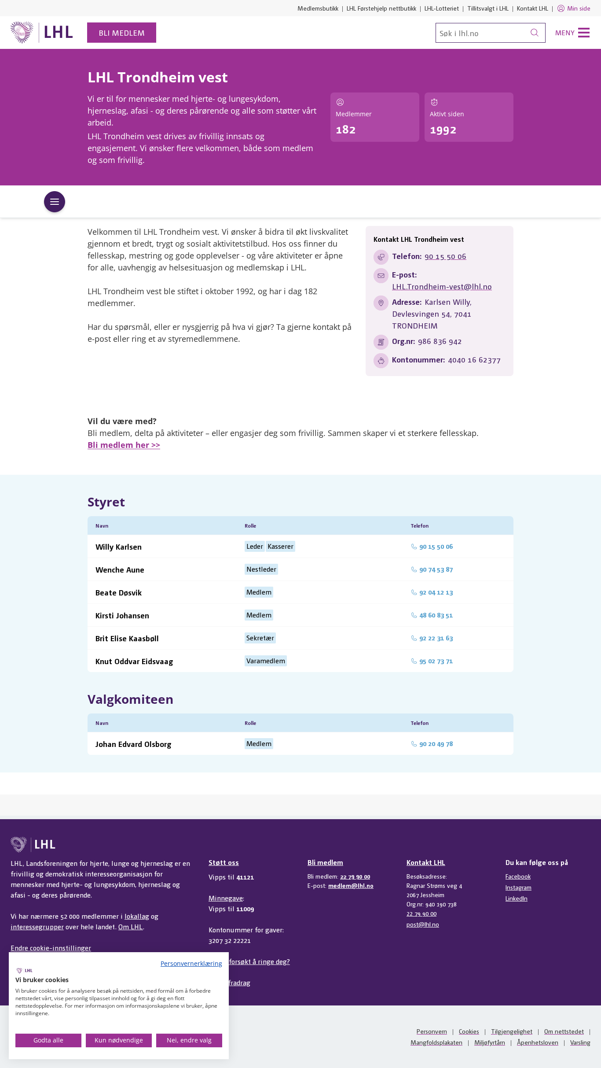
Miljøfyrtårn (489, 1042)
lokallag (137, 915)
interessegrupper (37, 926)
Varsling (580, 1042)
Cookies (469, 1031)
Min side (578, 8)
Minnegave (226, 897)
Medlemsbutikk (317, 8)
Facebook (518, 876)
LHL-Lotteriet (442, 8)
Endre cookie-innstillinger (51, 947)
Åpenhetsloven (537, 1042)
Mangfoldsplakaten (436, 1042)
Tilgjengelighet (511, 1031)
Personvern (432, 1031)
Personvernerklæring (191, 963)
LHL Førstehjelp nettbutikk (381, 8)
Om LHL (130, 926)
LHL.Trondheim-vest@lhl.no (442, 286)
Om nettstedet (564, 1031)
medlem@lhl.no (351, 885)
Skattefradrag (229, 982)
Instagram (518, 887)
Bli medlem (122, 32)
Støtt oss (224, 862)
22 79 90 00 (355, 876)
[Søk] (535, 33)
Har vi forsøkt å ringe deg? (249, 961)
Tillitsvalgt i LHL (488, 8)
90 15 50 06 (445, 256)
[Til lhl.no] (42, 33)
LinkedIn (517, 898)
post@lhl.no (423, 924)
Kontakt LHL (532, 8)
